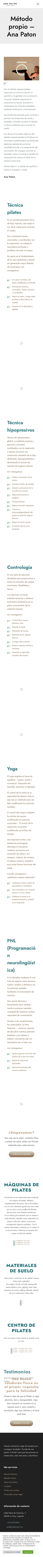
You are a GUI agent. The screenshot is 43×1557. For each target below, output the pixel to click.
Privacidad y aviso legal (13, 1494)
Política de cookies (11, 1490)
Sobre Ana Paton (10, 1482)
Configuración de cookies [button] (12, 1552)
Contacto (7, 1486)
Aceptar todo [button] (28, 1552)
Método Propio (10, 1478)
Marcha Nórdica (10, 1474)
